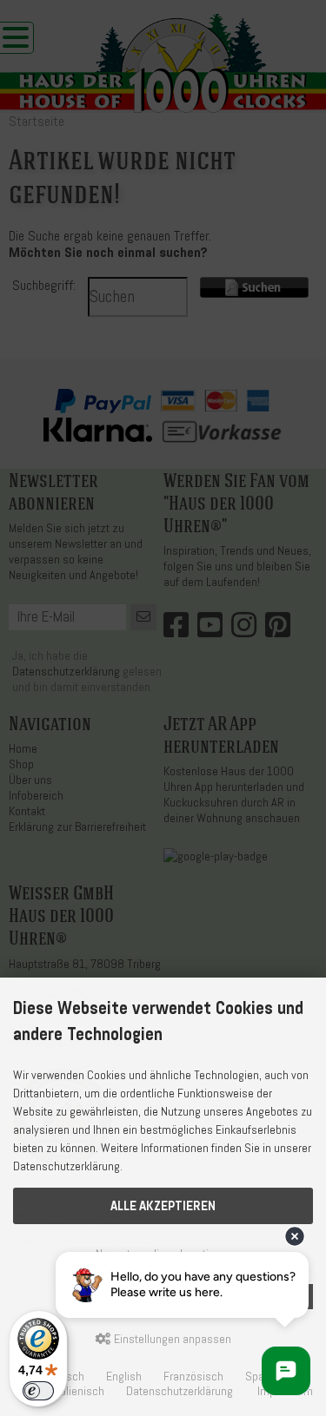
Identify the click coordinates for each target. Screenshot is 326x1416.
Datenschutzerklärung (179, 1391)
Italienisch (79, 1391)
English (124, 1376)
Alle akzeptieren (163, 1206)
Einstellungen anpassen (171, 1339)
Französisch (193, 1376)
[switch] (38, 1390)
